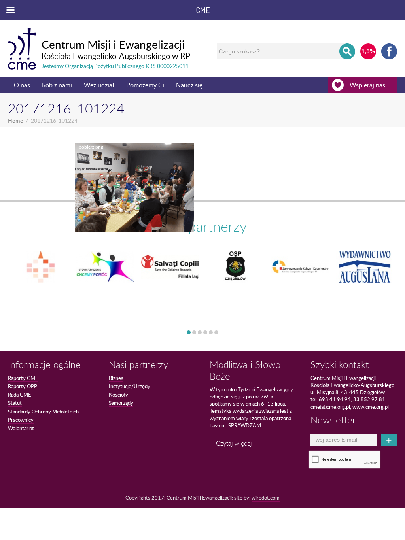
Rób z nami (57, 85)
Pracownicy (21, 419)
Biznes (116, 377)
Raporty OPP (22, 386)
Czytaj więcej (234, 443)
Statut (15, 402)
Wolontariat (21, 428)
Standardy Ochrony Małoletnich (43, 411)
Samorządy (121, 402)
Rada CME (19, 394)
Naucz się (189, 85)
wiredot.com (266, 497)
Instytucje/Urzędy (129, 386)
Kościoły (118, 394)
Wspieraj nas (367, 85)
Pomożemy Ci (145, 85)
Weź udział (99, 85)
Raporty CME (23, 377)
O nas (22, 85)
